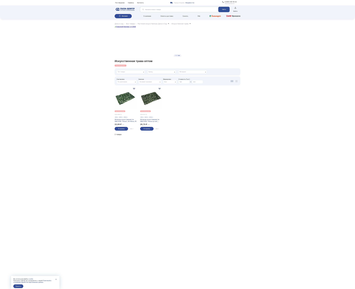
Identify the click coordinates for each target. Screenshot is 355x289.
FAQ (199, 16)
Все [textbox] (165, 82)
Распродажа (120, 65)
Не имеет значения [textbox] (146, 82)
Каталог (125, 16)
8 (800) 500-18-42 (231, 2)
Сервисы (131, 3)
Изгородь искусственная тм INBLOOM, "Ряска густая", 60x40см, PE (149, 120)
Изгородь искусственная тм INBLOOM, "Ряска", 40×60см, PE (125, 120)
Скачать (185, 16)
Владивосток (189, 3)
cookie (31, 279)
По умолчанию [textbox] (122, 82)
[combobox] (130, 72)
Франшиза (236, 16)
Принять (18, 286)
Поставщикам (120, 3)
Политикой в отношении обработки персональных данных (32, 281)
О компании (147, 16)
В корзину (121, 129)
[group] (177, 41)
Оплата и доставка (166, 16)
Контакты (140, 3)
